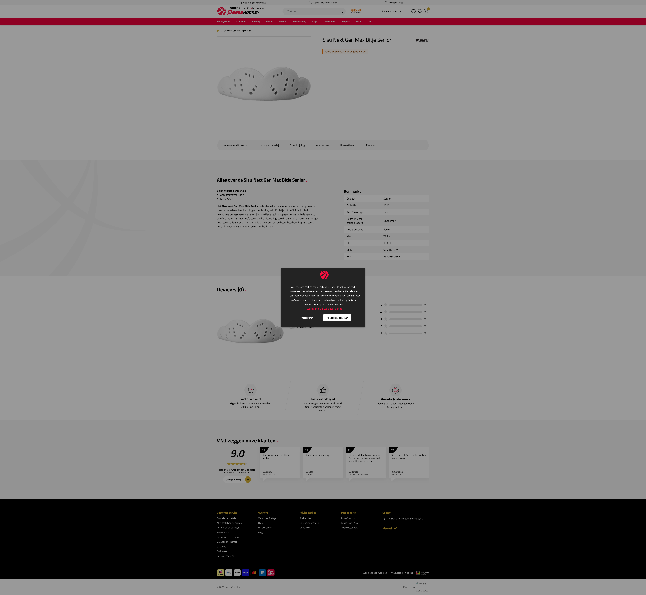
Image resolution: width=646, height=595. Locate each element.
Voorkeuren (307, 317)
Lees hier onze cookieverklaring (324, 309)
